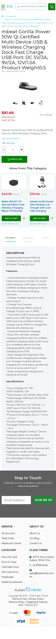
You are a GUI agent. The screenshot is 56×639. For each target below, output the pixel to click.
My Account (8, 533)
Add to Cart (16, 159)
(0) (17, 223)
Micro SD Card (9, 557)
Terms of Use (19, 598)
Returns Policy (16, 602)
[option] (28, 84)
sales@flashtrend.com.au (42, 575)
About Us (35, 533)
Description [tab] (10, 238)
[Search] (18, 6)
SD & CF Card (9, 562)
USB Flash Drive (10, 567)
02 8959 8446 (40, 565)
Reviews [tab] (28, 242)
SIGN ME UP (43, 500)
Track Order (8, 538)
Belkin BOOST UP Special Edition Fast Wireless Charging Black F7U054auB (13, 206)
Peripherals (11, 16)
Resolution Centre (11, 543)
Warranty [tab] (45, 238)
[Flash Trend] (10, 6)
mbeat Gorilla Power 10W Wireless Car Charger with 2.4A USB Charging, (42, 206)
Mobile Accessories (12, 582)
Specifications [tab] (28, 238)
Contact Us (36, 543)
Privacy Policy (36, 598)
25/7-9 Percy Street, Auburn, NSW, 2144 (42, 559)
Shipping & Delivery (37, 602)
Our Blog (34, 538)
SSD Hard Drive (10, 572)
